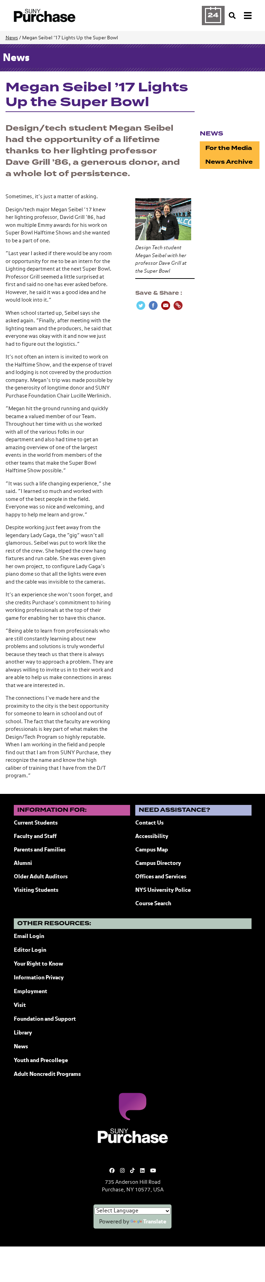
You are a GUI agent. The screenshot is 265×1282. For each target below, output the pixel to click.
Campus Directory (158, 863)
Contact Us (149, 823)
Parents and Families (40, 850)
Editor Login (30, 950)
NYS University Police (163, 890)
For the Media (228, 148)
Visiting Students (36, 890)
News (12, 38)
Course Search (153, 904)
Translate (154, 1222)
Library (23, 1033)
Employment (30, 992)
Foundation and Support (45, 1019)
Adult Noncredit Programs (47, 1074)
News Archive (229, 162)
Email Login (29, 936)
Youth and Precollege (41, 1060)
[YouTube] (153, 1170)
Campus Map (151, 850)
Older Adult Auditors (41, 877)
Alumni (23, 863)
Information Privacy (39, 978)
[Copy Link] (178, 305)
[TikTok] (132, 1170)
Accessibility (151, 836)
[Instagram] (122, 1170)
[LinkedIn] (142, 1170)
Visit (20, 1005)
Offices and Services (160, 877)
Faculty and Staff (35, 836)
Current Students (36, 823)
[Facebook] (112, 1170)
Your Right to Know (38, 964)
